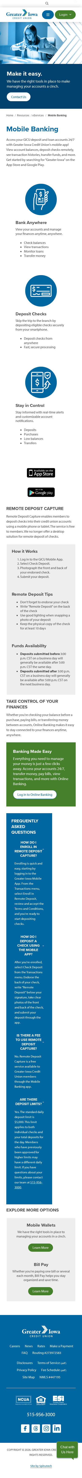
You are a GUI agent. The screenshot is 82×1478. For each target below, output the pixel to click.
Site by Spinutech (41, 1466)
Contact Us (18, 97)
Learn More (41, 1247)
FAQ (25, 1353)
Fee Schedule (50, 1370)
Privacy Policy (26, 1370)
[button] (67, 1450)
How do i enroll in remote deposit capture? (28, 849)
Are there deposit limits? (28, 1101)
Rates (41, 1346)
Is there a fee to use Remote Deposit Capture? (28, 1042)
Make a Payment (61, 1346)
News (29, 1346)
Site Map (28, 1377)
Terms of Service (48, 1363)
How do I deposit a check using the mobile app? (28, 945)
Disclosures (25, 1363)
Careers (15, 1346)
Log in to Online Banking (37, 795)
